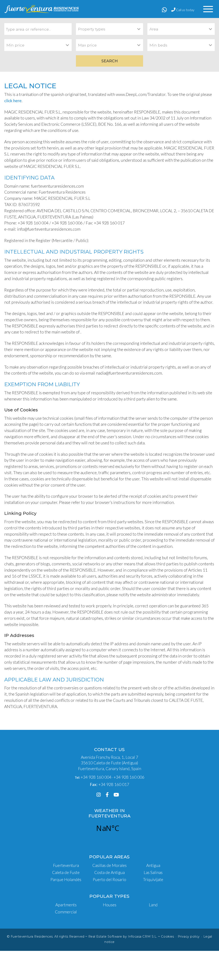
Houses (109, 904)
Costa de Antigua (109, 872)
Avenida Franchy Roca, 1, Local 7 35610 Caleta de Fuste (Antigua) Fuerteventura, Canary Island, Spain (109, 763)
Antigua (153, 865)
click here (13, 100)
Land (153, 904)
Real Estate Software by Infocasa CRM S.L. (122, 936)
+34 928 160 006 (129, 777)
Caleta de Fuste (66, 872)
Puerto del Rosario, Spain (108, 828)
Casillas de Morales (109, 865)
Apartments (66, 904)
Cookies (167, 936)
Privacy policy (189, 936)
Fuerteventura (66, 865)
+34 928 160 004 (96, 777)
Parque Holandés (65, 879)
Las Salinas (153, 872)
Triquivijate (153, 879)
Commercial (66, 911)
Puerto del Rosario (109, 879)
